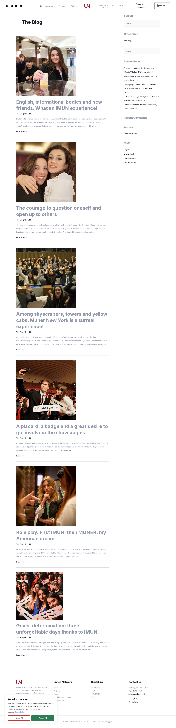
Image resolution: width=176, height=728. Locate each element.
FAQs (121, 5)
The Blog (20, 114)
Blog (113, 5)
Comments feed (130, 158)
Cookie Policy (20, 712)
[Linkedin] (16, 6)
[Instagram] (12, 6)
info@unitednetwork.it (136, 694)
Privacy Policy (133, 699)
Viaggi (56, 694)
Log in (126, 149)
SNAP (93, 697)
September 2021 (131, 133)
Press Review (59, 700)
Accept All (43, 718)
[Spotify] (21, 6)
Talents (74, 6)
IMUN (93, 691)
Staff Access (96, 688)
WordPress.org (130, 162)
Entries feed (129, 154)
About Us (57, 688)
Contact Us (103, 7)
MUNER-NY (95, 694)
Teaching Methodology (62, 697)
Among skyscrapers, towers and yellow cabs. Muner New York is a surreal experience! (61, 320)
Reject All (19, 718)
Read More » (21, 131)
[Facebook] (7, 6)
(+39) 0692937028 (135, 691)
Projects (62, 6)
